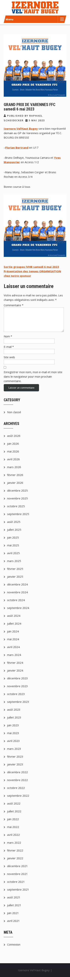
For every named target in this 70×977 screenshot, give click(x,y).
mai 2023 (13, 733)
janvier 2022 (15, 858)
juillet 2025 (14, 529)
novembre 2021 (17, 874)
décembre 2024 (17, 584)
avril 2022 (13, 835)
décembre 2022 (17, 772)
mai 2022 (13, 827)
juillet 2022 (14, 811)
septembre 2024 (18, 608)
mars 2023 (14, 748)
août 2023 (13, 709)
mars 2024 (14, 655)
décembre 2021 (17, 866)
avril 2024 (13, 647)
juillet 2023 (14, 717)
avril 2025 (13, 553)
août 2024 (13, 615)
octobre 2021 (16, 881)
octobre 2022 (16, 788)
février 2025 (15, 569)
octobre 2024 (16, 600)
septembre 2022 (18, 795)
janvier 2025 (15, 576)
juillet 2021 (14, 905)
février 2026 (15, 475)
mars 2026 (14, 467)
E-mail (9, 347)
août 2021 (13, 897)
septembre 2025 (18, 514)
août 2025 (13, 522)
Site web (9, 357)
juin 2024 (13, 631)
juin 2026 (13, 443)
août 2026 (13, 436)
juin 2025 (13, 537)
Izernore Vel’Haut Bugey (21, 128)
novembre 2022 (17, 780)
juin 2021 (13, 913)
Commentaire (13, 305)
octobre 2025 (16, 506)
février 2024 (15, 662)
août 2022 (13, 803)
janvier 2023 (15, 764)
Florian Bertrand (16, 147)
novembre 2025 (17, 498)
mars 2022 (14, 842)
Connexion (13, 944)
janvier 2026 (15, 482)
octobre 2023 (16, 694)
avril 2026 (13, 459)
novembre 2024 (17, 592)
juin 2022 (13, 819)
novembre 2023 (17, 686)
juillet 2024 (14, 623)
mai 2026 (13, 451)
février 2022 (15, 850)
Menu (9, 19)
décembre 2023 (17, 678)
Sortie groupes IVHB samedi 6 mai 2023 (31, 267)
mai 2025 (13, 545)
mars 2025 (14, 561)
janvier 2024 (15, 670)
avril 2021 (13, 921)
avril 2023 (13, 741)
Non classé (14, 412)
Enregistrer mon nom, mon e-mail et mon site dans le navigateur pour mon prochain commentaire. (33, 376)
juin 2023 (13, 725)
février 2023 (15, 756)
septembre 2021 (18, 889)
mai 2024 (13, 639)
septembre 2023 (18, 702)
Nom (8, 336)
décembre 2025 (17, 490)
